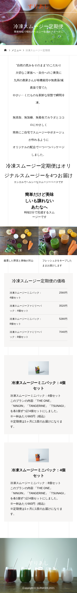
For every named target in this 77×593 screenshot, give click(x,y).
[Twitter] (29, 568)
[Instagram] (23, 568)
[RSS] (54, 568)
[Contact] (48, 568)
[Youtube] (38, 568)
